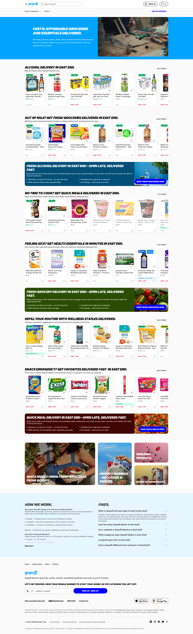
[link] (33, 4)
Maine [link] (47, 564)
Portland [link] (55, 564)
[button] (163, 4)
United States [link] (37, 564)
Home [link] (27, 564)
